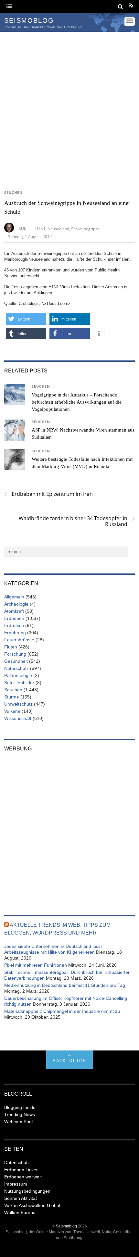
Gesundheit (16, 661)
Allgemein (14, 596)
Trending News (19, 1114)
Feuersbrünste (19, 639)
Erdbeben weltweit (23, 1176)
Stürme (11, 696)
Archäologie (16, 604)
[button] (26, 319)
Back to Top (69, 1060)
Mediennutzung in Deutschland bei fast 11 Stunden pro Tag (64, 985)
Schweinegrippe (85, 228)
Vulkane (12, 711)
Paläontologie (18, 675)
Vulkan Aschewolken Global (32, 1205)
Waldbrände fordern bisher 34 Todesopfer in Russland (77, 521)
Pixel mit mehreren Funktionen (35, 965)
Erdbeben (14, 618)
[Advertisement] (69, 105)
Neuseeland (58, 228)
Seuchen (13, 192)
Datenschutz (17, 1162)
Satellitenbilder (19, 682)
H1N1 (40, 228)
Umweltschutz (18, 704)
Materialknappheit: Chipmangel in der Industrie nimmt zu (62, 1011)
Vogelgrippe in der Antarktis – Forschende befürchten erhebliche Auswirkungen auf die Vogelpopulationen (77, 402)
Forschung (15, 654)
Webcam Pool (18, 1121)
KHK (22, 228)
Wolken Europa (20, 1212)
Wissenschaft (17, 718)
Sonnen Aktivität (20, 1198)
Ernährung (15, 632)
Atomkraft (14, 611)
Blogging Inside (20, 1107)
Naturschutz (16, 668)
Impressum (15, 1184)
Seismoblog (66, 1226)
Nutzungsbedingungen (27, 1191)
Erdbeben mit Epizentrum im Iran (48, 494)
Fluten (10, 646)
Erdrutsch (14, 625)
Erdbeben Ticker (21, 1169)
